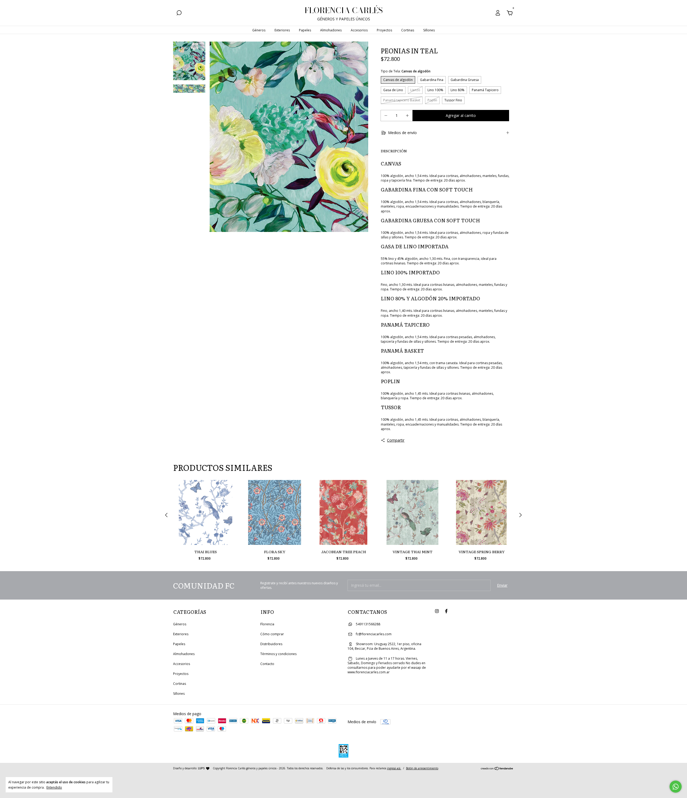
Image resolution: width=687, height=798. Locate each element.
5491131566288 (367, 624)
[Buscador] (179, 13)
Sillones (429, 30)
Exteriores (282, 30)
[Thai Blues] (205, 512)
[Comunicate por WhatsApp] (676, 787)
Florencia (267, 624)
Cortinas (407, 30)
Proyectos (384, 30)
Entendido (54, 787)
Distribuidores (271, 644)
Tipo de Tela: (405, 71)
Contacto (267, 664)
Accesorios (359, 30)
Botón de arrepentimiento (422, 768)
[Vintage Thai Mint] (412, 512)
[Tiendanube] (497, 768)
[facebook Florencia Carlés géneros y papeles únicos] (446, 611)
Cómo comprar (272, 634)
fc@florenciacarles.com (374, 634)
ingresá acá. (394, 768)
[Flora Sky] (274, 512)
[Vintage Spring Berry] (481, 512)
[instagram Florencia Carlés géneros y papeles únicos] (437, 611)
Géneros (258, 30)
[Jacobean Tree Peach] (343, 512)
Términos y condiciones (278, 654)
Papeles (305, 30)
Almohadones (331, 30)
